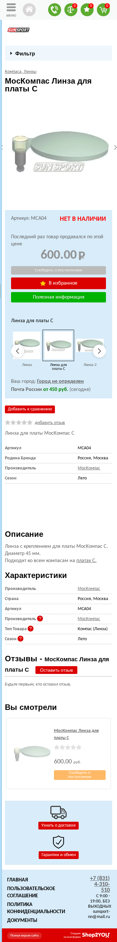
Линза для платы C (58, 367)
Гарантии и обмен (59, 855)
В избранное (62, 283)
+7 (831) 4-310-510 (100, 884)
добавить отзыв (50, 422)
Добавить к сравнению (30, 409)
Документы (22, 920)
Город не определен (60, 381)
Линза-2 (90, 365)
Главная (17, 880)
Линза (27, 365)
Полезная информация (58, 297)
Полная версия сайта (24, 935)
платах (86, 560)
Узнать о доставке (58, 825)
